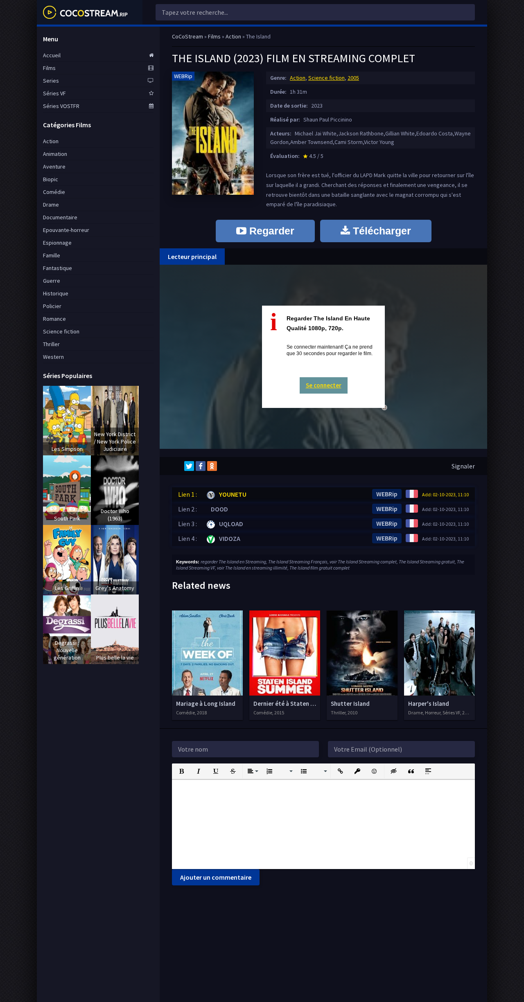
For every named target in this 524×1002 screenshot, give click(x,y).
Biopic (50, 179)
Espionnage (57, 242)
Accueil (52, 55)
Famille (51, 255)
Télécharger (380, 230)
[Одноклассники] (212, 466)
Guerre (51, 280)
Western (53, 356)
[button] (181, 771)
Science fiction (326, 77)
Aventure (54, 166)
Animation (55, 154)
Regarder (270, 230)
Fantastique (57, 268)
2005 (353, 77)
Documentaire (60, 217)
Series (51, 80)
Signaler (463, 466)
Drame (51, 204)
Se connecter (323, 385)
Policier (52, 306)
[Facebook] (201, 466)
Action (297, 77)
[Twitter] (189, 466)
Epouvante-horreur (66, 230)
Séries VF (54, 93)
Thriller (51, 344)
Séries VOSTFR (61, 106)
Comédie (54, 192)
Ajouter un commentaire (215, 877)
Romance (54, 318)
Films (49, 68)
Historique (55, 293)
